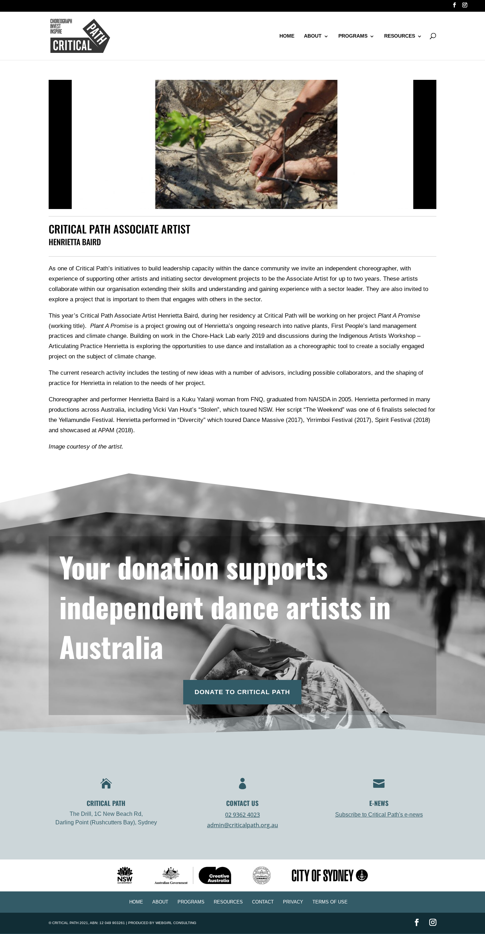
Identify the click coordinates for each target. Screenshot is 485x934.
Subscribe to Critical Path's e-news (379, 815)
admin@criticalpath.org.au (242, 825)
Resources (399, 36)
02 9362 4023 (242, 815)
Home (286, 36)
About (313, 36)
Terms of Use (330, 902)
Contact (263, 902)
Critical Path (65, 923)
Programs (352, 36)
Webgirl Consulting (176, 923)
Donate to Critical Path (242, 692)
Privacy (293, 902)
